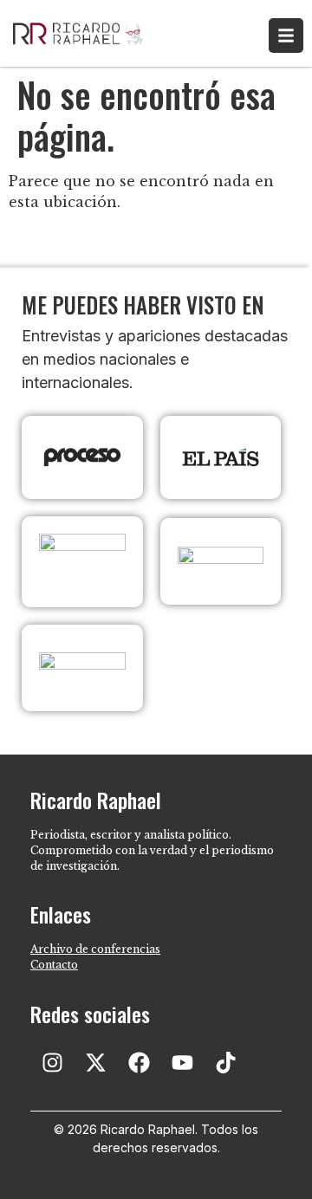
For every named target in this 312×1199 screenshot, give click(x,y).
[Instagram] (52, 1063)
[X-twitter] (95, 1063)
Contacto (54, 964)
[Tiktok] (225, 1063)
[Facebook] (138, 1063)
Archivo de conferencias (95, 949)
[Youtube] (182, 1063)
